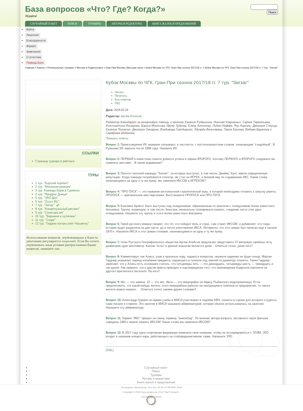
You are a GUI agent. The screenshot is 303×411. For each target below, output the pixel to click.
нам (56, 248)
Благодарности (36, 40)
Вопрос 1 (112, 144)
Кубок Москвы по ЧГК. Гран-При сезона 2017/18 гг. (174, 67)
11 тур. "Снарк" (45, 220)
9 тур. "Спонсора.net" (49, 212)
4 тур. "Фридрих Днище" (51, 194)
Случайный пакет (43, 23)
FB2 (117, 103)
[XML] (110, 350)
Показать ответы (117, 138)
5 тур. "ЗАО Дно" (46, 197)
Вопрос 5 (112, 206)
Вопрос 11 (113, 318)
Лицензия (32, 35)
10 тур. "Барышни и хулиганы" (55, 216)
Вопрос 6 (112, 224)
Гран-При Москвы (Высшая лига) (124, 67)
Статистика (33, 57)
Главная (29, 67)
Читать (119, 92)
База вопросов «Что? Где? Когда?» (95, 9)
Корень (41, 67)
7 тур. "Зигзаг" (45, 205)
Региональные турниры (60, 67)
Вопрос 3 (112, 173)
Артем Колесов (131, 116)
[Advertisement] (63, 112)
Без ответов (123, 99)
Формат (31, 46)
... (110, 154)
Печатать (121, 95)
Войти (30, 29)
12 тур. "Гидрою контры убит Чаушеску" (62, 223)
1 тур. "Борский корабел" (52, 183)
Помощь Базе (35, 62)
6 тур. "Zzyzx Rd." (47, 201)
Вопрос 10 (113, 300)
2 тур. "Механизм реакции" (53, 186)
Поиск (72, 23)
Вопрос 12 (113, 332)
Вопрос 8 (112, 256)
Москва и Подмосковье (90, 67)
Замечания (33, 51)
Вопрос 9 (112, 282)
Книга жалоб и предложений (174, 23)
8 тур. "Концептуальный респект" (57, 208)
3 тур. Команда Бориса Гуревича (57, 190)
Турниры (94, 23)
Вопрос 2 (112, 159)
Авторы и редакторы (126, 23)
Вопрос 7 (112, 242)
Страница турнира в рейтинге (55, 161)
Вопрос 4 (112, 191)
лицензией (69, 241)
